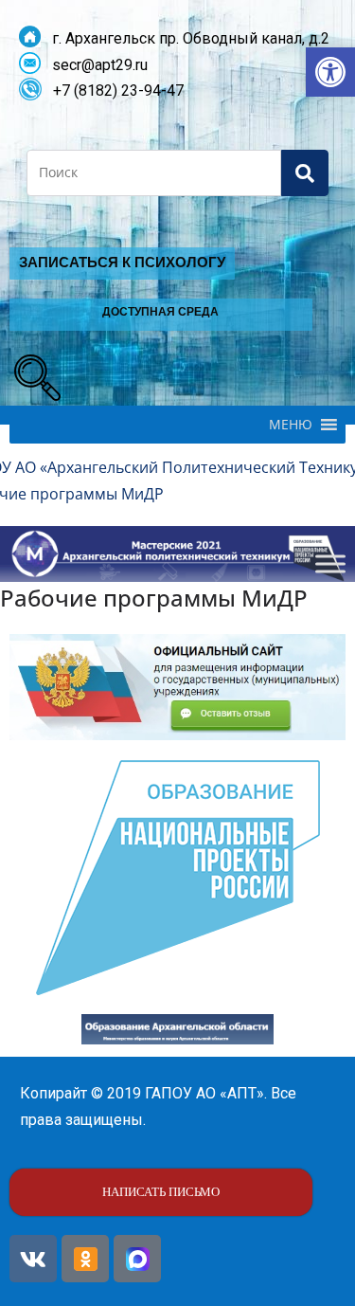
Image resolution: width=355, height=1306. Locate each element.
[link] (330, 72)
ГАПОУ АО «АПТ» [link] (204, 1093)
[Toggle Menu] (330, 564)
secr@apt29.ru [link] (94, 65)
